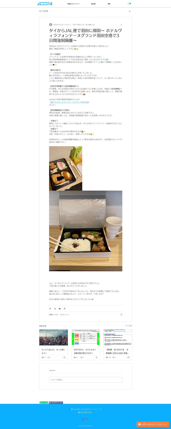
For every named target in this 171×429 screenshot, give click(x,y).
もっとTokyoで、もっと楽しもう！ (53, 351)
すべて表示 (128, 325)
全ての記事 (43, 11)
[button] (129, 3)
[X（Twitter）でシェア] (55, 309)
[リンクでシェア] (65, 309)
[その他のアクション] (121, 25)
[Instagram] (87, 419)
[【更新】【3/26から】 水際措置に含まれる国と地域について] (118, 337)
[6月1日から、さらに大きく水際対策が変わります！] (85, 337)
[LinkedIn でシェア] (60, 309)
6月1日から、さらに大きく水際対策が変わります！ (85, 351)
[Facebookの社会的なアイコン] (84, 419)
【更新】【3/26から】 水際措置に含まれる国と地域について (117, 352)
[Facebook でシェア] (50, 309)
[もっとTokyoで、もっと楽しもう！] (53, 337)
